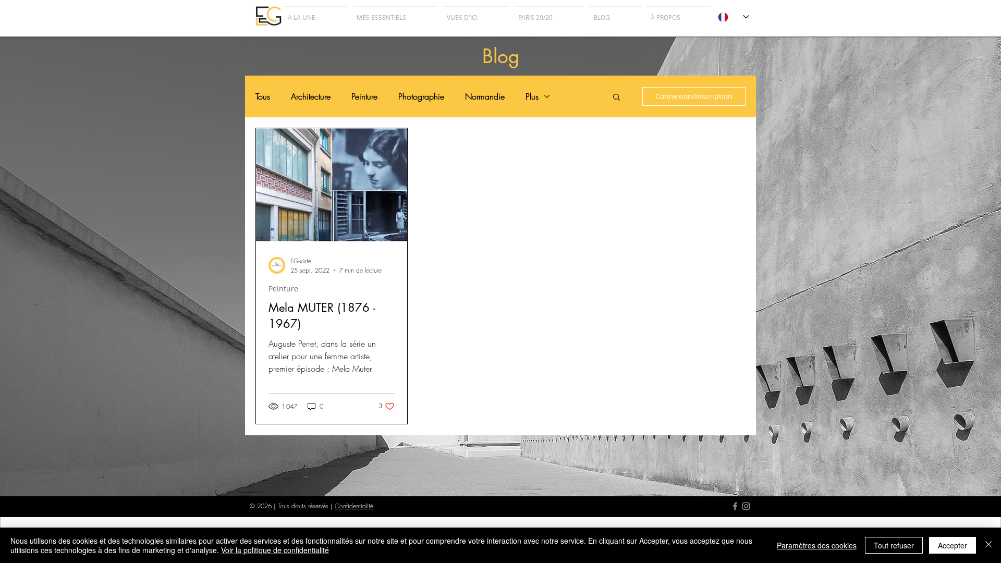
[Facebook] (735, 506)
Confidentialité (354, 505)
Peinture (364, 96)
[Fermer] (988, 545)
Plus (532, 96)
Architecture (311, 96)
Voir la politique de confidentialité (275, 550)
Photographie (421, 96)
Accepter (952, 545)
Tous (262, 96)
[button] (616, 97)
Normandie (485, 96)
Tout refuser (894, 545)
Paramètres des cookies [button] (817, 545)
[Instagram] (746, 506)
